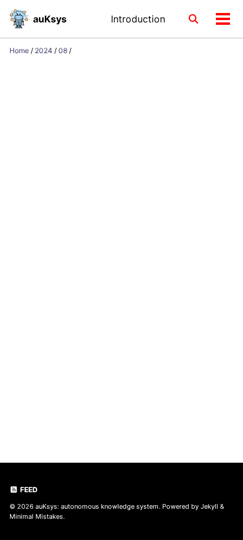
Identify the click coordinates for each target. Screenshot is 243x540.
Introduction (138, 19)
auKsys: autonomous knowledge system (97, 506)
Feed (28, 489)
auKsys (50, 19)
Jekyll (209, 506)
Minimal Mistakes (36, 516)
